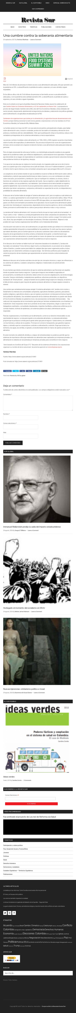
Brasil (22, 926)
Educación (20, 934)
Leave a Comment (35, 39)
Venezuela (22, 946)
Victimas (6, 856)
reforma (41, 942)
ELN (47, 934)
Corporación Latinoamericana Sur (38, 20)
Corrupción (17, 930)
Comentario (7, 394)
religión (58, 942)
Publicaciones (7, 874)
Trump (17, 946)
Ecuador (16, 934)
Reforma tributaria (50, 942)
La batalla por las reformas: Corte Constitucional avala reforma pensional (24, 890)
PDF (4, 81)
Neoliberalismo (47, 938)
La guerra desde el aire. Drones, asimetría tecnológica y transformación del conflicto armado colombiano (34, 906)
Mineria (26, 938)
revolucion (70, 942)
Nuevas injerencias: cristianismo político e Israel (24, 689)
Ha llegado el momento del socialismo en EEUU (24, 608)
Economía (8, 933)
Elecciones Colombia (34, 933)
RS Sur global (21, 375)
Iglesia (60, 934)
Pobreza (5, 942)
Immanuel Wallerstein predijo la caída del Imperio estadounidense (32, 527)
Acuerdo (7, 925)
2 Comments (27, 780)
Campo (41, 925)
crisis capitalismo (26, 930)
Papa (54, 938)
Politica (12, 941)
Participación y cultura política (13, 845)
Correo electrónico (10, 423)
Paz (66, 937)
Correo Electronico (12, 795)
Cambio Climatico (31, 925)
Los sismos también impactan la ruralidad (15, 898)
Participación (60, 938)
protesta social (33, 942)
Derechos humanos (9, 863)
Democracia (38, 929)
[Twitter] (5, 913)
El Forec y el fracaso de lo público (13, 894)
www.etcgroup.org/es (55, 347)
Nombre (6, 414)
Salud (5, 860)
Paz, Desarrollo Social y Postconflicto (15, 849)
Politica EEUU (23, 942)
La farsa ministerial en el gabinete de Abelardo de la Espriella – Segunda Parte (25, 902)
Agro (14, 925)
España (50, 934)
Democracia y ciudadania (11, 867)
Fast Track (55, 934)
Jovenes (6, 852)
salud (5, 945)
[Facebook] (14, 913)
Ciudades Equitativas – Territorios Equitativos (18, 871)
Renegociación (63, 942)
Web (4, 432)
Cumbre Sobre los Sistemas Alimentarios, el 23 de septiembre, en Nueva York (31, 106)
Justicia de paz (8, 938)
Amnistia (17, 925)
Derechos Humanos (54, 929)
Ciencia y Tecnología (57, 925)
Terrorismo (10, 946)
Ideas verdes (9, 777)
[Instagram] (9, 913)
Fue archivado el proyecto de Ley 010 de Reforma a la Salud (29, 817)
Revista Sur (13, 375)
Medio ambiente (19, 938)
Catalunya (47, 925)
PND (70, 938)
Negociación (35, 937)
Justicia (66, 934)
